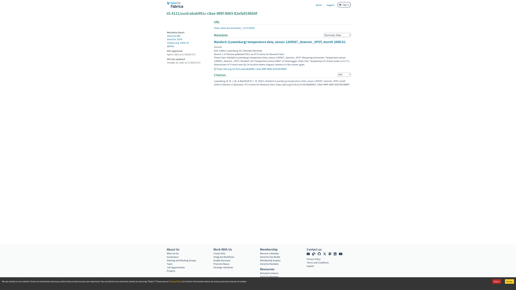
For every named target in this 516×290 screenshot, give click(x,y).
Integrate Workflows (223, 256)
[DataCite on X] (325, 254)
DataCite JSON (174, 39)
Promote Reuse (221, 263)
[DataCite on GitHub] (319, 254)
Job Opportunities (176, 267)
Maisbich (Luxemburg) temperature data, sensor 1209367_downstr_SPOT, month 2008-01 (279, 42)
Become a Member (269, 253)
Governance (173, 256)
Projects (171, 270)
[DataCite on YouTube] (340, 254)
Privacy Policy (175, 281)
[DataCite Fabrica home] (175, 4)
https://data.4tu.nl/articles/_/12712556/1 (234, 28)
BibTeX (170, 46)
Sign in (346, 4)
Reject (497, 281)
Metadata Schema (269, 273)
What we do (173, 253)
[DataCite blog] (314, 254)
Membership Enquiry (270, 260)
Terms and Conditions (318, 262)
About (319, 5)
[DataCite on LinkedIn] (335, 254)
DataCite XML (174, 35)
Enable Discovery (221, 260)
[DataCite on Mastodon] (330, 254)
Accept (509, 281)
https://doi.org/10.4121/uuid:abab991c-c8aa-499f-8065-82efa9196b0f (252, 68)
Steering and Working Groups (181, 260)
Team (170, 263)
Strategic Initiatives (223, 267)
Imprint (310, 266)
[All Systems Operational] (308, 271)
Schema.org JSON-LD (178, 42)
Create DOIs (219, 253)
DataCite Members (269, 263)
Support (331, 5)
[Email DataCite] (309, 254)
